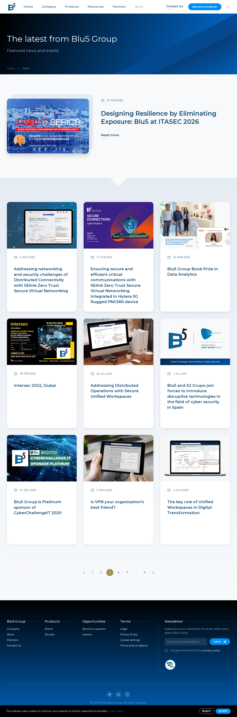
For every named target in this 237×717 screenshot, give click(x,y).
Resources (96, 6)
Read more (110, 135)
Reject (206, 711)
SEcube (49, 634)
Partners (119, 6)
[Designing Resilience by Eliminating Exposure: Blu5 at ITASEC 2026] (48, 126)
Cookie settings (130, 640)
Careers (87, 634)
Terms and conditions (134, 645)
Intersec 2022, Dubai (35, 385)
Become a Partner (205, 6)
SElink (49, 629)
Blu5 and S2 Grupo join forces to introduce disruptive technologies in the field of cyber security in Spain (194, 396)
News (139, 6)
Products (72, 6)
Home (28, 6)
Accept (223, 711)
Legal (123, 629)
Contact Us (174, 6)
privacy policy (211, 650)
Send (217, 641)
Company (49, 6)
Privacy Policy (129, 634)
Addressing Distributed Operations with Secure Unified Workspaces (115, 391)
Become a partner (94, 629)
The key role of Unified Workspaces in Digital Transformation (190, 507)
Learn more (116, 711)
